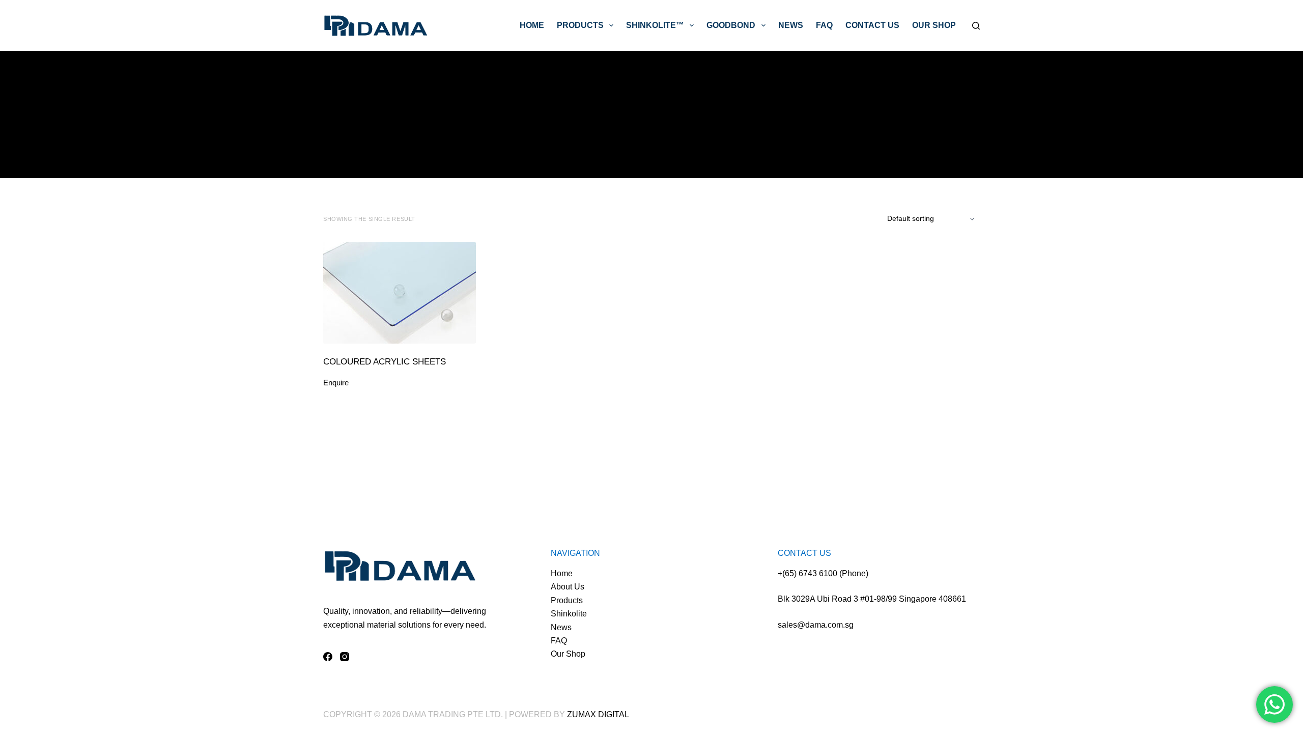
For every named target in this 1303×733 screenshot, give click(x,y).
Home (532, 25)
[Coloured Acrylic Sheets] (399, 293)
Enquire (336, 382)
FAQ (824, 25)
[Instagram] (344, 656)
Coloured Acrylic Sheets (384, 361)
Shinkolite (569, 613)
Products (580, 25)
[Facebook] (327, 656)
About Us (567, 586)
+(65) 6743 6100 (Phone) (823, 573)
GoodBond (730, 25)
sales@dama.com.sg (816, 625)
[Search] (976, 26)
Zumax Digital (598, 714)
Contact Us (872, 25)
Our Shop (934, 25)
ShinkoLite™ (655, 25)
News (790, 25)
